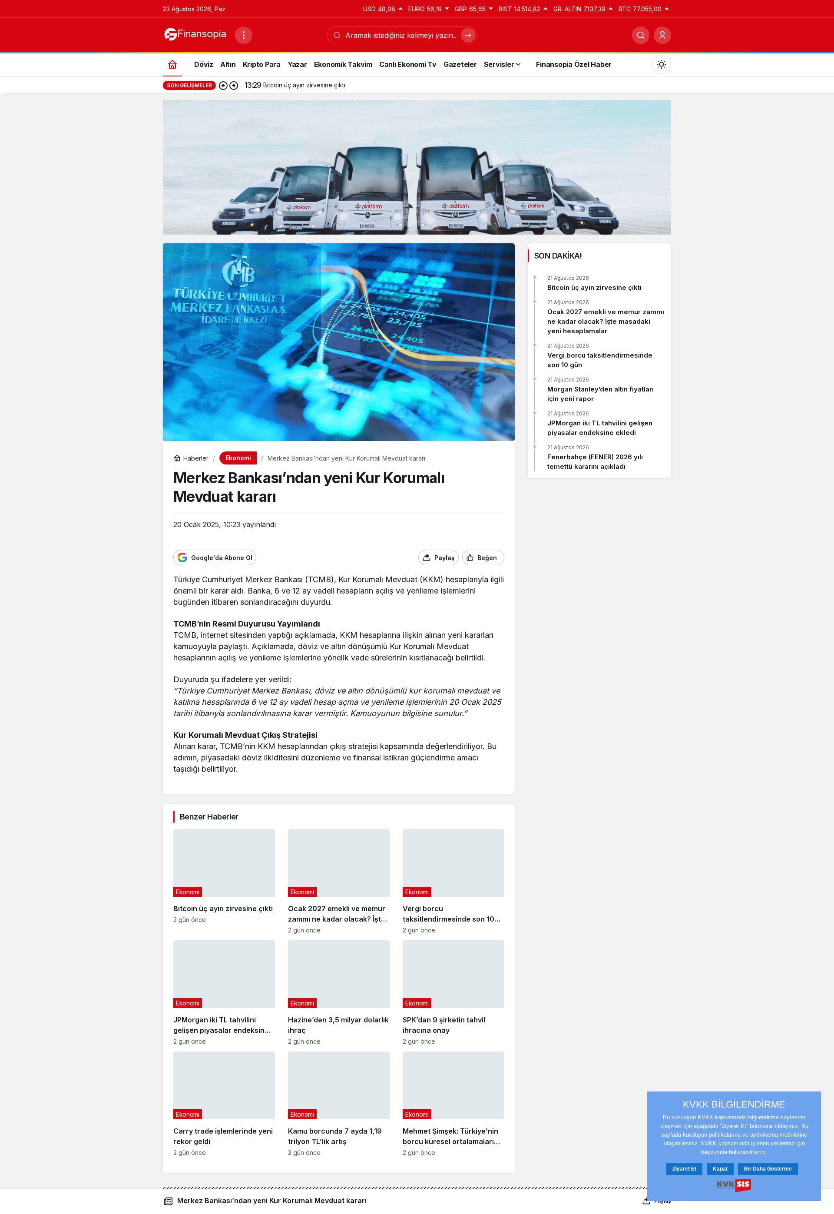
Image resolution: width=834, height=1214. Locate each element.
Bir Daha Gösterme (768, 1169)
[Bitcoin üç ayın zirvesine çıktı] (224, 881)
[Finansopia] (195, 34)
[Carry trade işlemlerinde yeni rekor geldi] (224, 1103)
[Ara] (640, 35)
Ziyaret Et (684, 1169)
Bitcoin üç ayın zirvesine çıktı (594, 287)
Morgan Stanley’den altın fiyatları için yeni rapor (600, 394)
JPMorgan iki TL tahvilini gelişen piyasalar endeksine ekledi (599, 428)
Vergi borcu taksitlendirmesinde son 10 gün (599, 360)
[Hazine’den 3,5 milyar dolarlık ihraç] (339, 992)
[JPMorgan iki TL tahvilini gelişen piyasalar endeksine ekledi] (224, 992)
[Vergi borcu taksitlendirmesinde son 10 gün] (453, 881)
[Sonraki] (233, 85)
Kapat (720, 1169)
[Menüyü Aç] (243, 35)
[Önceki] (223, 85)
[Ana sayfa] (172, 64)
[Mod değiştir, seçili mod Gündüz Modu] (661, 64)
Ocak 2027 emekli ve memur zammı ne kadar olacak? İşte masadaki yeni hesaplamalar (605, 321)
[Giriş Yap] (662, 35)
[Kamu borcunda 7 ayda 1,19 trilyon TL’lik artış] (339, 1103)
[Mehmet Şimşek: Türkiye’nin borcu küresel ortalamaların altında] (453, 1103)
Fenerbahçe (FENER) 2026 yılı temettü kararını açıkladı (595, 462)
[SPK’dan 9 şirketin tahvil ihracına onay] (453, 992)
